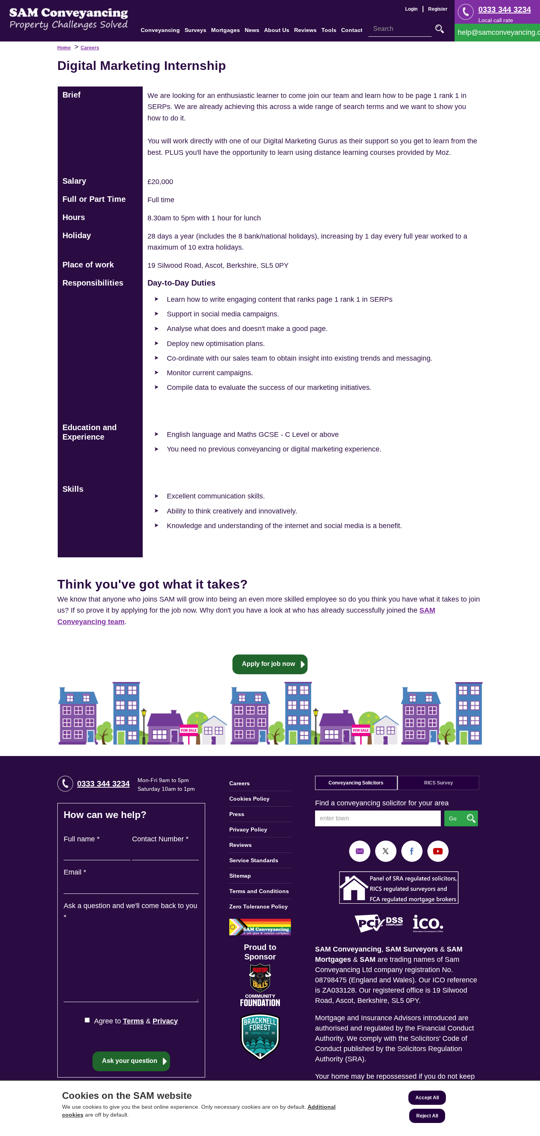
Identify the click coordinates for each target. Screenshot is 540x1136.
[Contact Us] (497, 32)
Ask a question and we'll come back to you (130, 911)
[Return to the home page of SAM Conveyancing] (68, 19)
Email (75, 872)
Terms (133, 1021)
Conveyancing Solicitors (356, 783)
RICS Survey (438, 783)
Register (437, 9)
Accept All (427, 1097)
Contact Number (160, 839)
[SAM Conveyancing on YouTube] (438, 851)
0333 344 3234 (504, 9)
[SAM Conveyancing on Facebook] (412, 851)
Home (64, 48)
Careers (90, 48)
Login (411, 9)
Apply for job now (268, 663)
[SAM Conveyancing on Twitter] (386, 851)
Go (439, 29)
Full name (82, 839)
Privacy (165, 1021)
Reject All (427, 1116)
